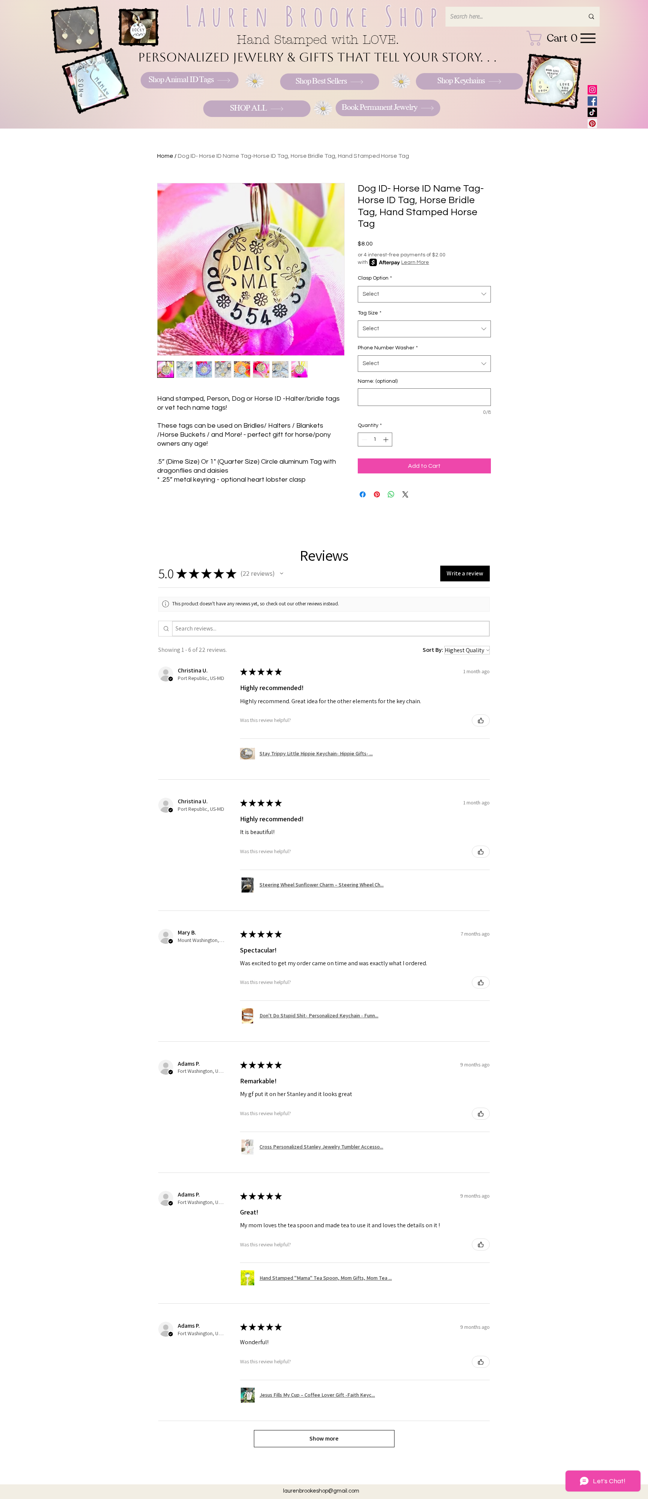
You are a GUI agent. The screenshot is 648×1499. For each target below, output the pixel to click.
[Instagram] (592, 89)
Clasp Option (375, 278)
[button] (281, 573)
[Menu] (587, 38)
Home (165, 156)
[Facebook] (592, 101)
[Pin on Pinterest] (376, 494)
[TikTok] (592, 112)
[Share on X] (405, 494)
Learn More (415, 262)
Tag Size (369, 313)
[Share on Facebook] (362, 494)
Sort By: (433, 650)
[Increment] (386, 439)
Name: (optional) (378, 381)
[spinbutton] (375, 439)
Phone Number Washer (388, 347)
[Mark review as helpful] (481, 720)
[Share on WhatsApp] (391, 494)
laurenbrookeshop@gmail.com (321, 1491)
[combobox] (424, 294)
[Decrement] (363, 439)
